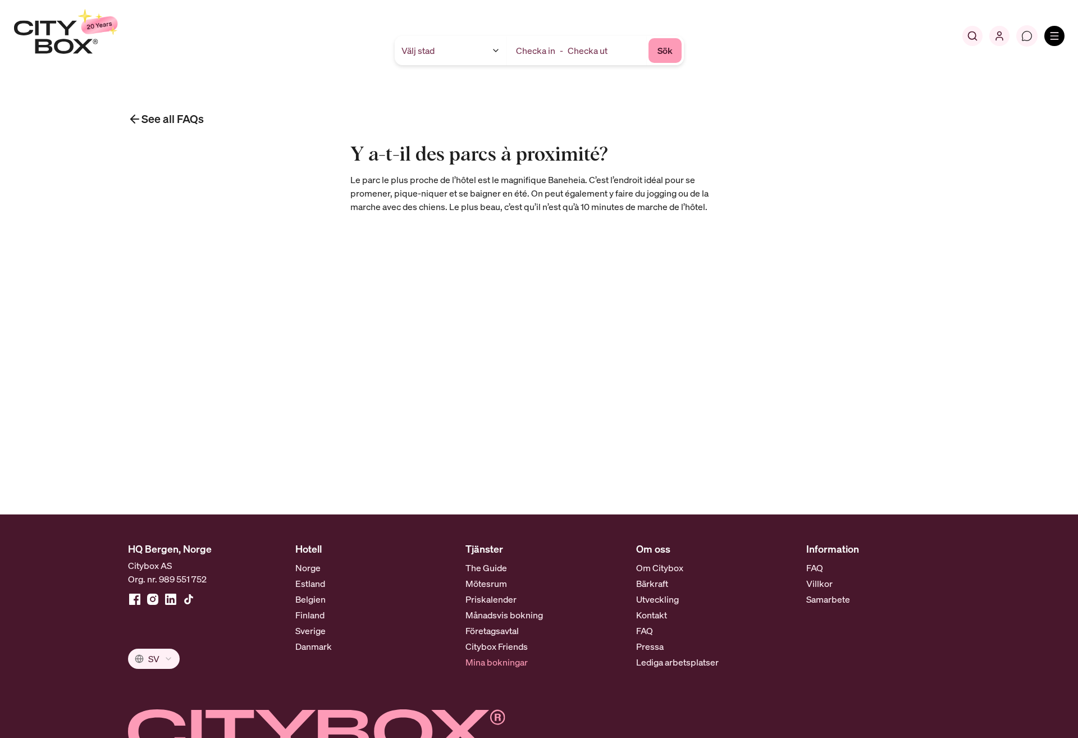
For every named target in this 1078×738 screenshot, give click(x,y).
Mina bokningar (496, 662)
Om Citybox (659, 568)
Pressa (650, 646)
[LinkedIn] (170, 599)
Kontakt (651, 615)
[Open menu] (1054, 36)
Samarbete (828, 599)
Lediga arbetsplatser (677, 662)
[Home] (92, 35)
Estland (310, 583)
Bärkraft (652, 583)
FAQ (644, 631)
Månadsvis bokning (504, 615)
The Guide (486, 568)
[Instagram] (152, 599)
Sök (665, 50)
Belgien (310, 599)
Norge (308, 568)
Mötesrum (486, 583)
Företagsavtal (492, 631)
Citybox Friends (496, 646)
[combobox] (154, 659)
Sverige (310, 631)
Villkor (819, 583)
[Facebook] (134, 599)
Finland (310, 615)
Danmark (313, 646)
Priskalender (491, 599)
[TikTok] (188, 599)
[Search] (972, 36)
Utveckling (657, 599)
